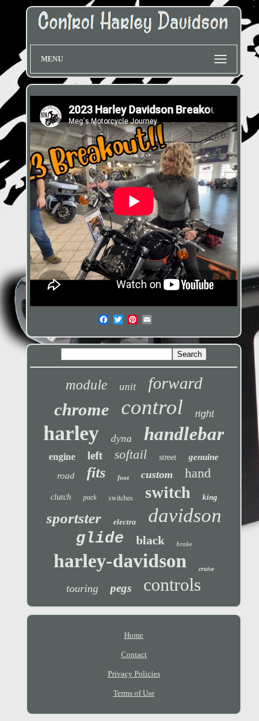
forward (175, 383)
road (66, 475)
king (209, 497)
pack (89, 497)
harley (71, 433)
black (150, 540)
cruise (206, 568)
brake (184, 543)
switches (120, 497)
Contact (134, 654)
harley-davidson (120, 560)
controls (172, 584)
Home (133, 635)
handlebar (184, 433)
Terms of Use (134, 692)
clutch (61, 497)
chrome (81, 409)
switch (167, 492)
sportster (73, 518)
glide (100, 538)
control (152, 407)
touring (82, 588)
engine (62, 457)
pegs (120, 588)
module (86, 384)
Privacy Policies (134, 673)
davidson (185, 515)
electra (124, 521)
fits (96, 472)
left (94, 455)
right (204, 414)
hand (198, 472)
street (167, 457)
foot (123, 477)
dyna (121, 438)
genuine (204, 457)
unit (127, 386)
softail (130, 454)
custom (157, 474)
